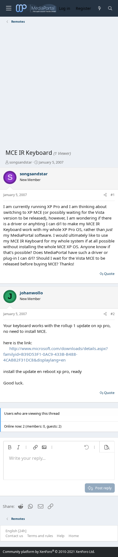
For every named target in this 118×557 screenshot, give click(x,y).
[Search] (110, 8)
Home (74, 535)
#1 (113, 194)
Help (60, 535)
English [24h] (15, 530)
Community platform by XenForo (49, 551)
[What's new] (99, 8)
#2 (113, 314)
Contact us (14, 535)
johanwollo (31, 292)
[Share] (105, 195)
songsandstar (20, 162)
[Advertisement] (59, 87)
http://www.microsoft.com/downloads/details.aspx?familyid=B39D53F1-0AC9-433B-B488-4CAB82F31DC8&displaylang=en (55, 354)
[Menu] (8, 8)
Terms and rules (40, 535)
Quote (109, 273)
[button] (9, 447)
